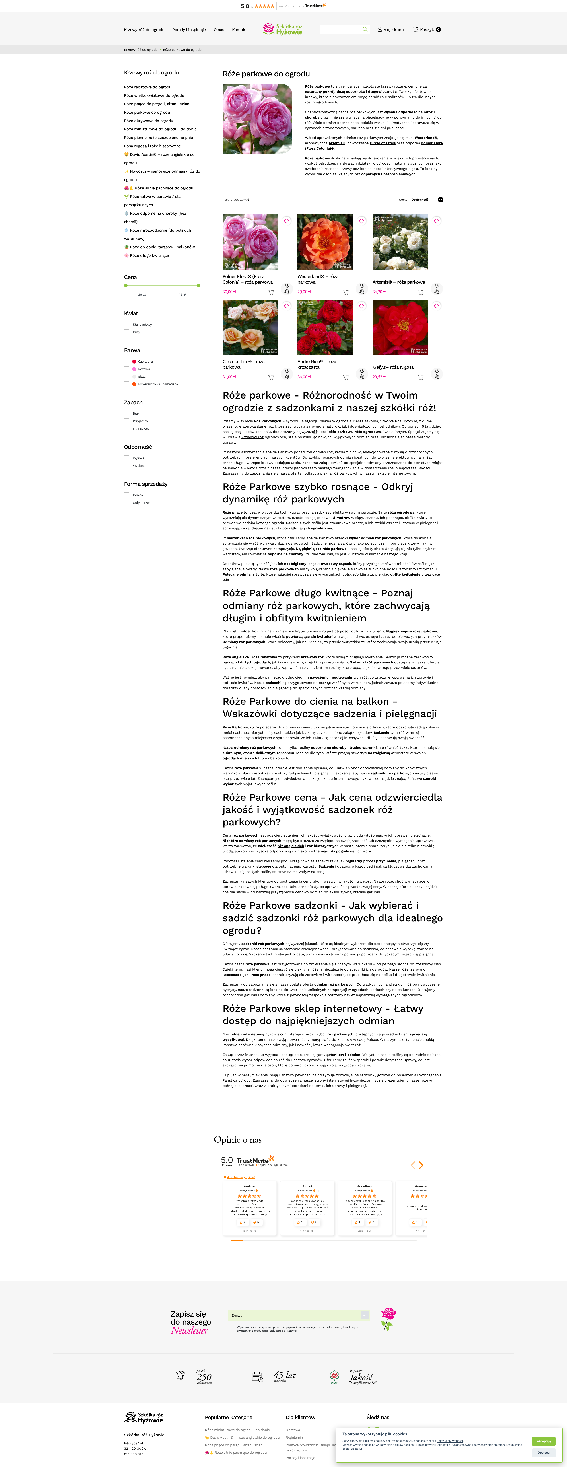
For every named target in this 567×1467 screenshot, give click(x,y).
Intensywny (141, 429)
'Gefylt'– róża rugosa (393, 367)
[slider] (126, 285)
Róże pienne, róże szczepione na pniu (158, 137)
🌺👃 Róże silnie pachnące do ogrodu (158, 188)
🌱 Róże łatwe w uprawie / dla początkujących (152, 200)
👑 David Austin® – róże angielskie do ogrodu (159, 158)
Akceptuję (544, 1441)
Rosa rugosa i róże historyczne (152, 146)
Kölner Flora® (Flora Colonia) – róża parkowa (248, 279)
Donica (138, 495)
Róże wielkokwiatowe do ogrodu (154, 95)
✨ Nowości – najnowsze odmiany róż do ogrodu (162, 175)
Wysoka (138, 458)
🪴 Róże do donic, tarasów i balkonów (159, 247)
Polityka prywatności (450, 1440)
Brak (136, 414)
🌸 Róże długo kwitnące (146, 255)
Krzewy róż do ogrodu (140, 50)
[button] (426, 29)
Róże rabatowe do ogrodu (147, 87)
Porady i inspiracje (300, 1458)
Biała (141, 377)
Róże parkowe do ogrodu (147, 112)
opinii (271, 1165)
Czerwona (145, 362)
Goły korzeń (141, 503)
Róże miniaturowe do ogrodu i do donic (160, 129)
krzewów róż (252, 437)
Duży (136, 332)
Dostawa (293, 1430)
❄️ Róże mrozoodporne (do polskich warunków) (157, 234)
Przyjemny (140, 421)
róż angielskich (291, 846)
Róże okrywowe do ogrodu (148, 120)
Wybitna (138, 466)
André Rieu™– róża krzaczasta (316, 364)
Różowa (144, 369)
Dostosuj (544, 1452)
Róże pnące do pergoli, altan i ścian (156, 103)
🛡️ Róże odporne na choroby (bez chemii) (155, 217)
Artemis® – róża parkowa (399, 282)
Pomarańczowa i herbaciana (158, 384)
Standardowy (142, 325)
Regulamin (294, 1437)
